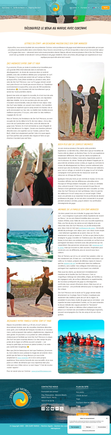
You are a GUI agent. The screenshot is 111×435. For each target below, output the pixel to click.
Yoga (78, 399)
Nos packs (80, 392)
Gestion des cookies (62, 426)
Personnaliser (102, 427)
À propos (84, 8)
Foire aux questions (83, 409)
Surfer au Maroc (19, 8)
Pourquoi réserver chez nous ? (87, 402)
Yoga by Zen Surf (35, 8)
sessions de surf (70, 263)
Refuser (88, 427)
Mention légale (47, 426)
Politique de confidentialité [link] (88, 430)
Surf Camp (6, 8)
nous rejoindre (22, 358)
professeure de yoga (87, 228)
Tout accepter (75, 427)
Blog (78, 406)
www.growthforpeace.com (41, 371)
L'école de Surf (81, 395)
